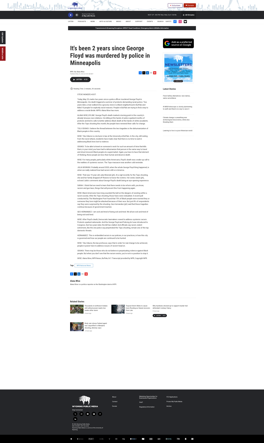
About (128, 21)
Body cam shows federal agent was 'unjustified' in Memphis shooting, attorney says (96, 325)
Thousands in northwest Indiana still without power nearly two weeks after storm (96, 308)
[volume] (77, 15)
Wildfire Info (2, 53)
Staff (141, 402)
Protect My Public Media (174, 401)
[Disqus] (132, 361)
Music (118, 21)
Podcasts (82, 21)
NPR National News (84, 265)
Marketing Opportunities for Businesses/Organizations (148, 397)
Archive (169, 406)
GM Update (2, 37)
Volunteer (176, 5)
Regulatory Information (146, 407)
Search (160, 21)
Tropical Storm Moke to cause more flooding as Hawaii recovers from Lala (138, 308)
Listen (70, 21)
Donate (190, 5)
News (93, 21)
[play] (70, 15)
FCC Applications (172, 397)
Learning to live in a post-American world (177, 131)
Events (150, 21)
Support (139, 21)
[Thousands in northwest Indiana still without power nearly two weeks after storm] (77, 309)
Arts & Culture (105, 21)
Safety (168, 21)
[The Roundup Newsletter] (178, 67)
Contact (114, 401)
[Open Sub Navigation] (75, 21)
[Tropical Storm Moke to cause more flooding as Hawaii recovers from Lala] (118, 309)
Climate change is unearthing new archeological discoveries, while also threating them (176, 120)
